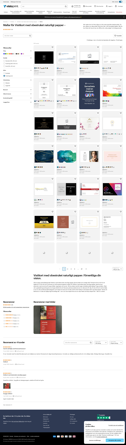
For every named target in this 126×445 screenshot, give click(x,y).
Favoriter (119, 35)
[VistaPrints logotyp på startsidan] (11, 6)
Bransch (5, 89)
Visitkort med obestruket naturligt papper (27, 21)
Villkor (28, 436)
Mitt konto (45, 416)
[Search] (90, 342)
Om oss (72, 416)
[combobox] (43, 6)
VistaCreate (6, 1)
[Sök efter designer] (30, 35)
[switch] (117, 2)
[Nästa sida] (86, 269)
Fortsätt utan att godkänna (115, 425)
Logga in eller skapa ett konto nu (72, 17)
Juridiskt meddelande (34, 436)
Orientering (6, 80)
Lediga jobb (73, 419)
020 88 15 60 (6, 436)
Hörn (4, 70)
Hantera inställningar (95, 440)
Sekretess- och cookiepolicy (20, 436)
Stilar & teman (7, 94)
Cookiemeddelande (101, 436)
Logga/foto (6, 102)
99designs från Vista (16, 1)
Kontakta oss (46, 421)
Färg (4, 51)
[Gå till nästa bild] (124, 17)
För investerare (73, 421)
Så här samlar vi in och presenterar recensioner (16, 307)
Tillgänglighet (46, 427)
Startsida (5, 21)
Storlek (5, 58)
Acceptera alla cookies (115, 440)
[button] (6, 386)
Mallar (41, 21)
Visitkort (12, 21)
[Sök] (65, 6)
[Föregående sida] (59, 269)
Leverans (45, 423)
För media (72, 423)
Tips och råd (46, 425)
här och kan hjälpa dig (18, 421)
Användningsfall (7, 98)
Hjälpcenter (46, 419)
